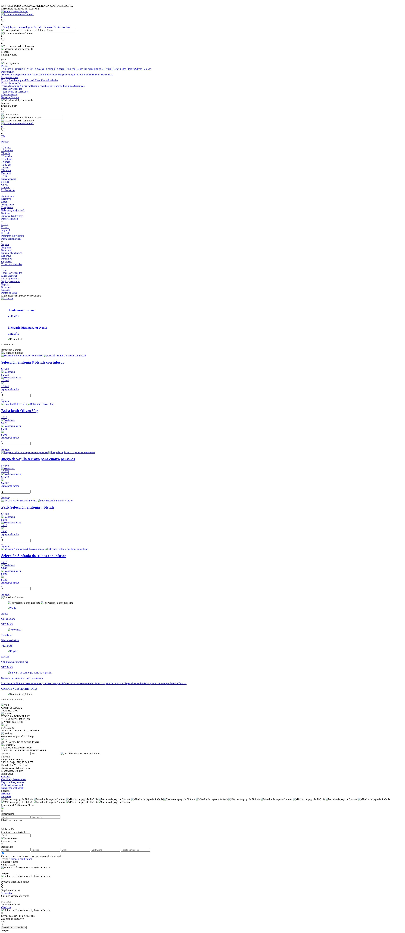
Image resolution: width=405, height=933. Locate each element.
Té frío (107, 69)
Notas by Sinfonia (10, 97)
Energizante (51, 74)
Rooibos (147, 69)
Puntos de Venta (52, 27)
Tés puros (88, 69)
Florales (131, 69)
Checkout (6, 907)
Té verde (28, 69)
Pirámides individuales (46, 80)
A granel (21, 80)
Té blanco (6, 69)
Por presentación (9, 77)
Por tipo (5, 66)
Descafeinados (119, 69)
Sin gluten (14, 86)
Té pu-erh (70, 69)
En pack (30, 80)
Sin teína (86, 74)
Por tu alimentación (11, 83)
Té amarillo (17, 69)
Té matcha (38, 69)
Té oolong (49, 69)
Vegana (5, 86)
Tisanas (79, 69)
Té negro (59, 69)
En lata (4, 80)
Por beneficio (8, 71)
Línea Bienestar (9, 94)
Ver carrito (6, 893)
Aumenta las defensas (102, 74)
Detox (28, 74)
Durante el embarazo (41, 86)
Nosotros (65, 27)
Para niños (68, 86)
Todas (4, 91)
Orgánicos (79, 86)
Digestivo (20, 74)
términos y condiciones (20, 859)
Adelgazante (38, 74)
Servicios (39, 27)
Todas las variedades (11, 88)
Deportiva (57, 86)
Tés (3, 27)
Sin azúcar (25, 86)
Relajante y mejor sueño (69, 74)
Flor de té (98, 69)
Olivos (138, 69)
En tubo (13, 80)
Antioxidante (7, 74)
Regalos (29, 27)
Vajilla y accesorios (15, 27)
